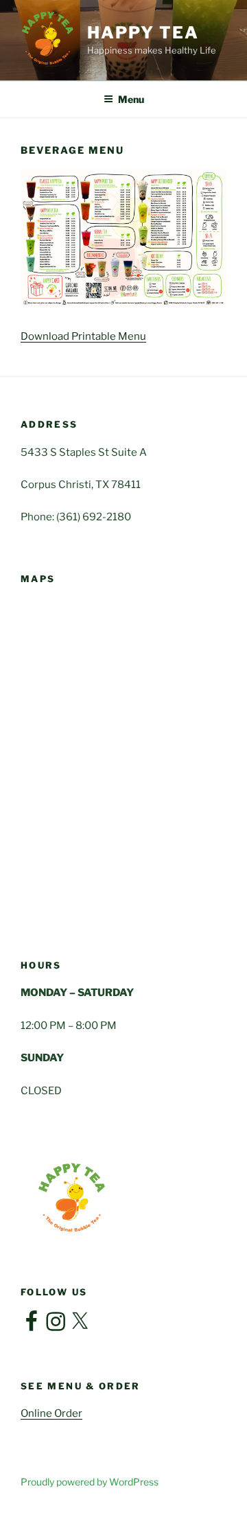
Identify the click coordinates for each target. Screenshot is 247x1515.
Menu (131, 99)
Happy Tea (142, 33)
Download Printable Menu (83, 336)
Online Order (51, 1413)
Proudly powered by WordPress (89, 1482)
